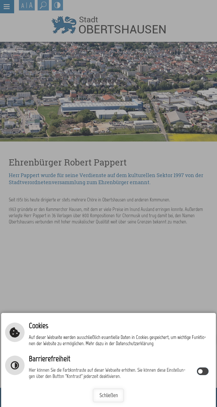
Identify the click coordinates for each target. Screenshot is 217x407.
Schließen (108, 395)
